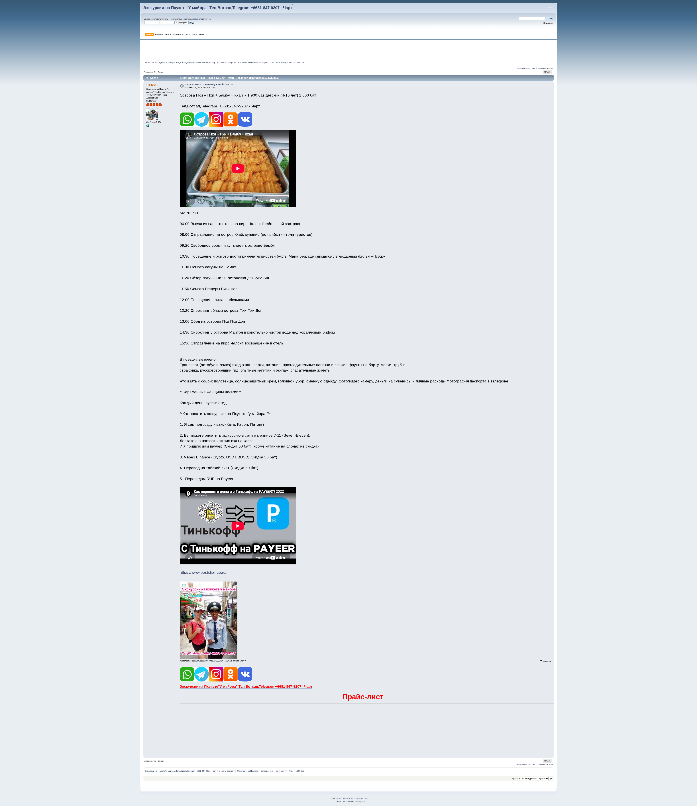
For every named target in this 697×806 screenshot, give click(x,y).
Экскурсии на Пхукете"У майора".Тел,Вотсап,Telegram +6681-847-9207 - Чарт (217, 7)
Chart (152, 85)
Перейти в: (516, 779)
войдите (185, 19)
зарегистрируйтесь (202, 19)
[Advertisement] (348, 49)
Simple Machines (361, 798)
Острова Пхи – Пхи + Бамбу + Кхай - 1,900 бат (210, 84)
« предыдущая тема (526, 68)
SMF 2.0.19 (336, 798)
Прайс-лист (363, 697)
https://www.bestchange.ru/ (203, 572)
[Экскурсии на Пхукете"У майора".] (147, 126)
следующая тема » (544, 68)
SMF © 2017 (348, 798)
